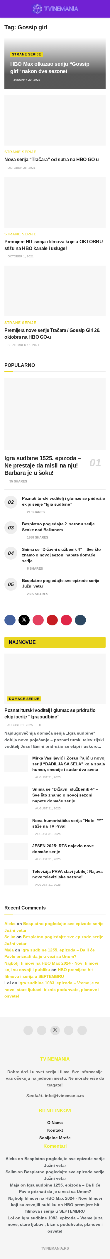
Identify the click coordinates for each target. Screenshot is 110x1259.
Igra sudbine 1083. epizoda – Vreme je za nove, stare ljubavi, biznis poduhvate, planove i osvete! (51, 989)
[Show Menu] (6, 9)
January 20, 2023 (26, 79)
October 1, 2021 (20, 256)
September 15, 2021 (23, 345)
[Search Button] (103, 9)
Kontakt (55, 1130)
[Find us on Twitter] (24, 620)
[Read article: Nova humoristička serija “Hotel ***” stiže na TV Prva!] (16, 826)
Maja (9, 950)
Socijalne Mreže (55, 1137)
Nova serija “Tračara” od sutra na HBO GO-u (51, 159)
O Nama (55, 1122)
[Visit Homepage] (55, 9)
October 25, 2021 (21, 167)
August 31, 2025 (20, 725)
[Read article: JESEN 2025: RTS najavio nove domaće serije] (16, 851)
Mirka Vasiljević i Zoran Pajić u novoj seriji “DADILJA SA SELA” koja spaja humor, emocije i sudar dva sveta (69, 764)
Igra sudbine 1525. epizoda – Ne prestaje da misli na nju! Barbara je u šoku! (42, 465)
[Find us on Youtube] (52, 620)
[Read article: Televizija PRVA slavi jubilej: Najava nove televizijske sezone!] (16, 877)
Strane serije (26, 54)
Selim (9, 936)
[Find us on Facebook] (10, 620)
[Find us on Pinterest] (66, 620)
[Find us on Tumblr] (80, 620)
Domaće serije (24, 699)
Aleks (10, 923)
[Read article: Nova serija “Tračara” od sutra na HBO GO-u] (55, 120)
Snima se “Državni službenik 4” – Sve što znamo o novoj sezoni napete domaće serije (61, 555)
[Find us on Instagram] (38, 620)
